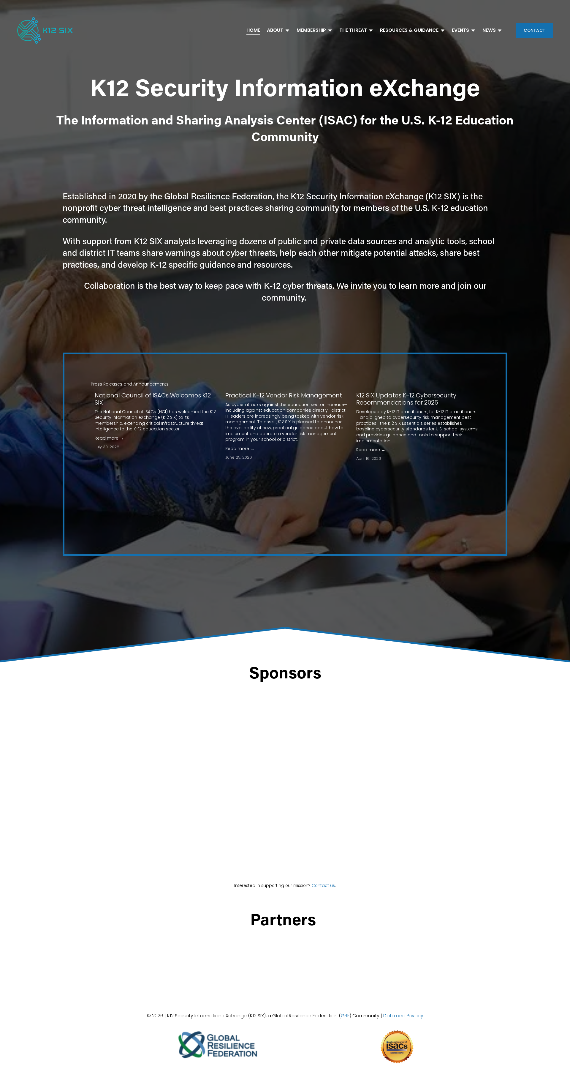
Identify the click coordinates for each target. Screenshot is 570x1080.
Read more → (109, 438)
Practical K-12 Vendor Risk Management (283, 395)
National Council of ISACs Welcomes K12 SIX (153, 399)
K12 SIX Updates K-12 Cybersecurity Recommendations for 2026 (406, 399)
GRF (345, 1015)
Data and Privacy (403, 1015)
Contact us (323, 885)
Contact (534, 30)
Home (253, 30)
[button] (469, 383)
